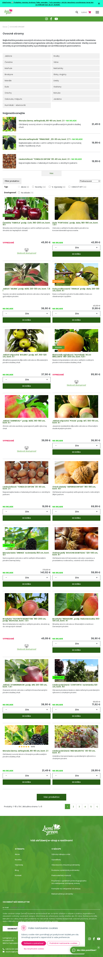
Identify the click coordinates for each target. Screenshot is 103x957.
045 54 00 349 (11, 949)
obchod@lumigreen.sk (15, 951)
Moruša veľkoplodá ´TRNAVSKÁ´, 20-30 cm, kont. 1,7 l (44, 139)
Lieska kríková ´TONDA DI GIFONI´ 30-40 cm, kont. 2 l (44, 159)
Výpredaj (19, 865)
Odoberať (12, 929)
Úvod (5, 27)
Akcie (25, 187)
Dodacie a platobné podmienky (65, 870)
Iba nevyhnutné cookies (34, 949)
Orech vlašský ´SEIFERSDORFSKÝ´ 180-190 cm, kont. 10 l (74, 487)
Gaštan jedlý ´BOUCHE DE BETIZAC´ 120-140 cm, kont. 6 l (75, 553)
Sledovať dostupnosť (26, 253)
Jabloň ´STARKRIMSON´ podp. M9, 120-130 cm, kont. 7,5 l (25, 685)
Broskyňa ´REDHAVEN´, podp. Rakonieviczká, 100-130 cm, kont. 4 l (76, 619)
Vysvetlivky (56, 859)
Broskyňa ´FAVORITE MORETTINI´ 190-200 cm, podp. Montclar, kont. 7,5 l (24, 619)
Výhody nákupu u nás (61, 854)
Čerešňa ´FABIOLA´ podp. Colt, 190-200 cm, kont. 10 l (26, 223)
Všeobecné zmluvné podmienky (66, 865)
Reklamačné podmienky (62, 894)
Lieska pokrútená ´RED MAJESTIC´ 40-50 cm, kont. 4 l (73, 751)
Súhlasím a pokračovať (33, 943)
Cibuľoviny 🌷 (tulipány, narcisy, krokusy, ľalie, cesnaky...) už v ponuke (31, 2)
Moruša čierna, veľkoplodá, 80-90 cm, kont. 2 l (41, 120)
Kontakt (18, 875)
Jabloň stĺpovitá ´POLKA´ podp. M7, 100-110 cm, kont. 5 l (75, 421)
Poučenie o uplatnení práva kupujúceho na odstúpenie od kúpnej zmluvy (69, 882)
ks (77, 247)
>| (97, 806)
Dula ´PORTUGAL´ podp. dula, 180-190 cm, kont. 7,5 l (75, 223)
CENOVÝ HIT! (78, 187)
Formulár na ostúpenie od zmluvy (66, 888)
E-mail (6, 907)
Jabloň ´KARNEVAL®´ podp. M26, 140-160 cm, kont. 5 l (24, 421)
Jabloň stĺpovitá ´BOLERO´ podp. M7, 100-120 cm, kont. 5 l (25, 355)
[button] (98, 947)
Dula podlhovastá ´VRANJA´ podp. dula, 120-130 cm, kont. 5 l (75, 289)
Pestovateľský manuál (61, 875)
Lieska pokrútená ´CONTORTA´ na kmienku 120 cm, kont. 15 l (74, 685)
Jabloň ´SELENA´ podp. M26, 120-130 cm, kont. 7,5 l (26, 289)
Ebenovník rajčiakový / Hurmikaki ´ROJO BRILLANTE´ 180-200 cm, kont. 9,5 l (71, 355)
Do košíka (76, 254)
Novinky (40, 187)
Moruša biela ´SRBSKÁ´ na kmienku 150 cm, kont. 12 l (26, 553)
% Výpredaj (58, 187)
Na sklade (27, 192)
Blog (17, 870)
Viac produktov (51, 797)
